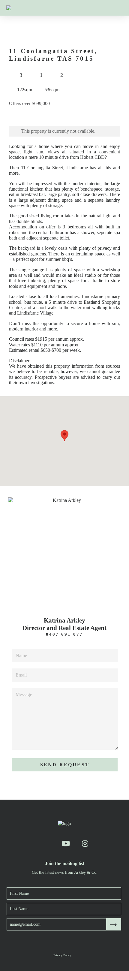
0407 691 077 (64, 634)
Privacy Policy (62, 955)
